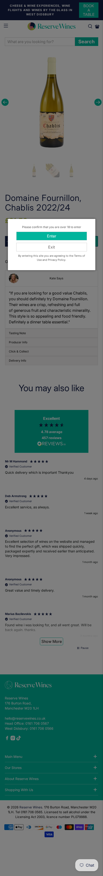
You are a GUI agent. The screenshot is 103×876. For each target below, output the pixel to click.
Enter (51, 236)
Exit (51, 247)
